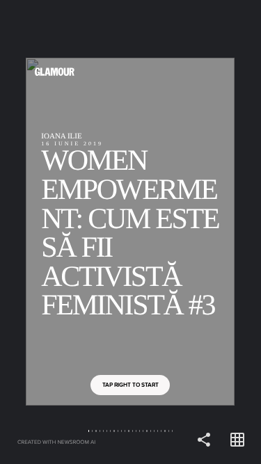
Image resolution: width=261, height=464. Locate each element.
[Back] (65, 232)
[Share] (204, 440)
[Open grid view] (237, 440)
